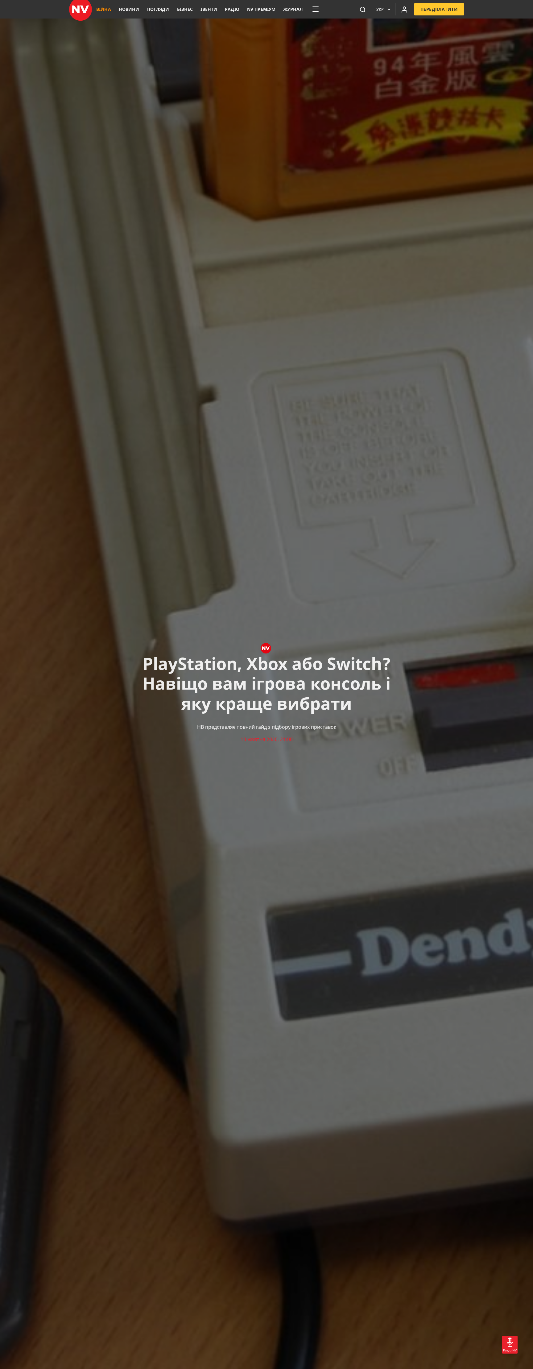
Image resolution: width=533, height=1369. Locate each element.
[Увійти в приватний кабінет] (404, 9)
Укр (380, 9)
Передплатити (439, 9)
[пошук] (363, 9)
